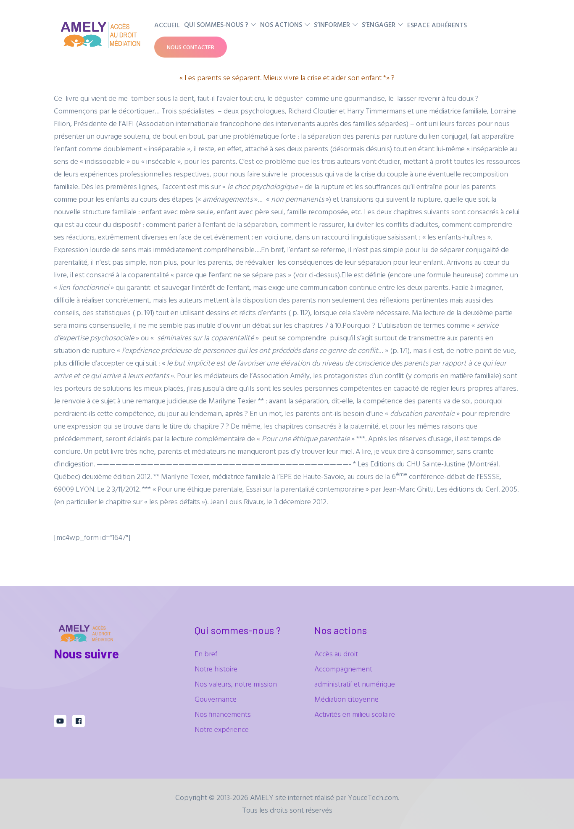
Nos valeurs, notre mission (236, 684)
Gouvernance (216, 699)
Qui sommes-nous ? (216, 24)
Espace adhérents (437, 25)
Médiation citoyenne (346, 699)
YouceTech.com (373, 797)
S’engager (378, 24)
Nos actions (281, 24)
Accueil (167, 25)
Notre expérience (222, 729)
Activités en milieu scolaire (354, 714)
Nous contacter (190, 46)
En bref (206, 653)
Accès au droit (336, 653)
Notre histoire (216, 668)
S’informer (332, 24)
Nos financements (223, 714)
